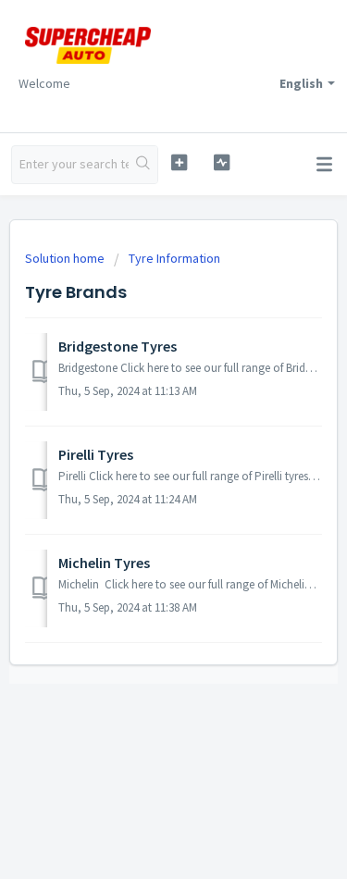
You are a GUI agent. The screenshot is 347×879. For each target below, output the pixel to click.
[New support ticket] (179, 162)
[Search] (143, 164)
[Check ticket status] (221, 162)
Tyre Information (174, 258)
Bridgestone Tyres (117, 346)
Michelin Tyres (104, 562)
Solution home (66, 258)
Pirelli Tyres (95, 454)
